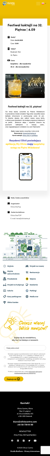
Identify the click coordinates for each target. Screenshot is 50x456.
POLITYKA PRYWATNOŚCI (25, 435)
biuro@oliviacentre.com (25, 421)
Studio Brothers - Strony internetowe (25, 451)
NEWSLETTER (25, 431)
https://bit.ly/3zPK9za (30, 135)
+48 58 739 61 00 (25, 424)
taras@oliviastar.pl (29, 133)
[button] (38, 4)
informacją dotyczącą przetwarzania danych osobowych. (28, 372)
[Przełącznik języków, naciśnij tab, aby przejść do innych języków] (43, 3)
